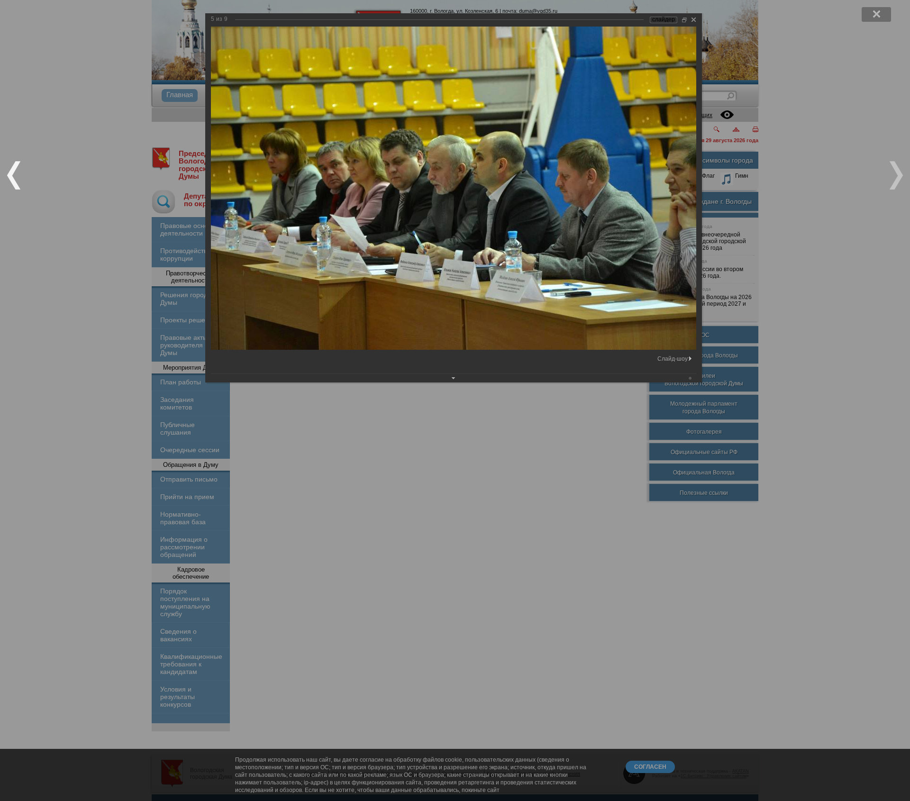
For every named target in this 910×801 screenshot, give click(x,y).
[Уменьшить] (684, 19)
